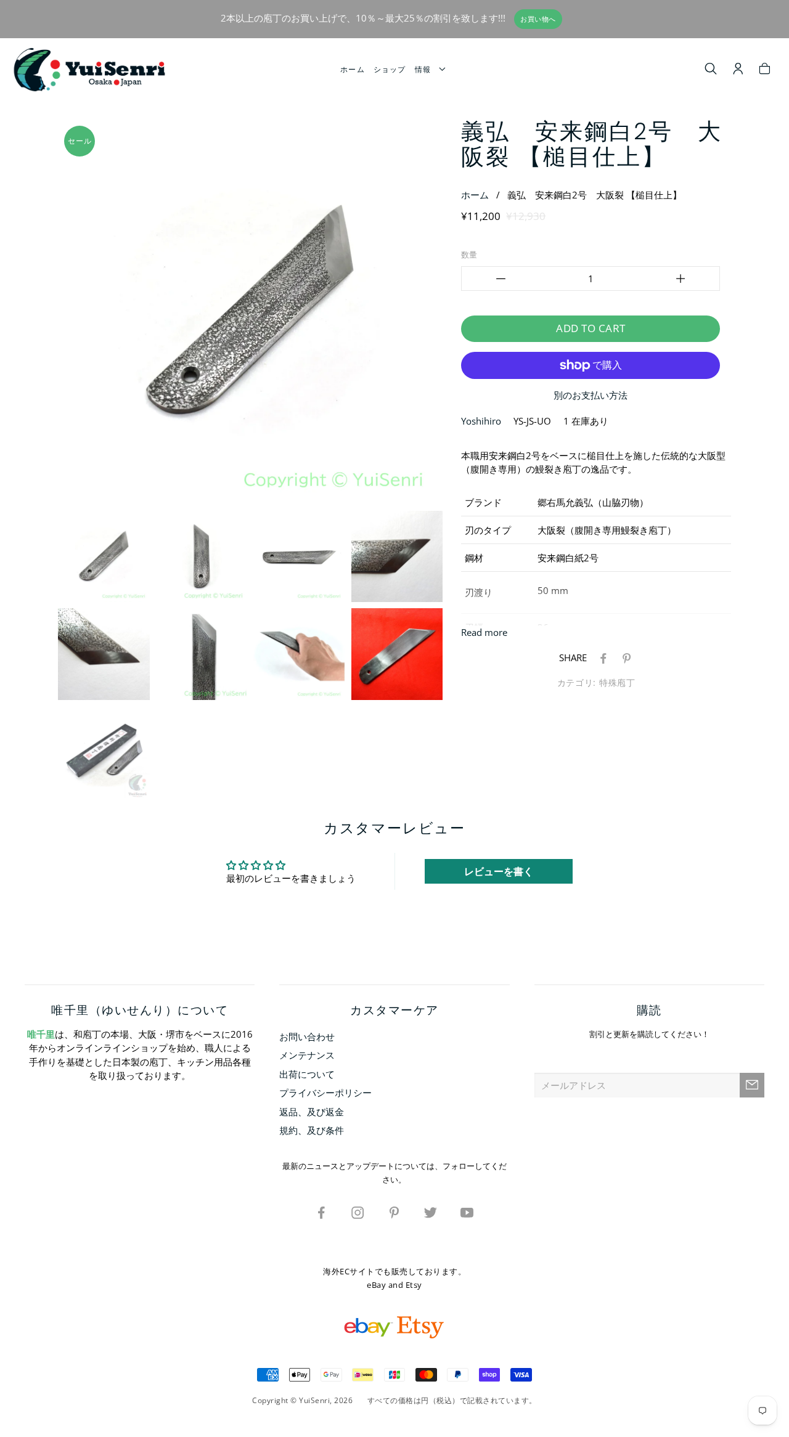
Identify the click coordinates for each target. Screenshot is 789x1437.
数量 (469, 254)
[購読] (752, 1085)
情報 (425, 69)
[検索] (711, 70)
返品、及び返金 (311, 1111)
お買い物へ (538, 19)
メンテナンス (307, 1055)
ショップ (390, 69)
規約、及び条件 (311, 1130)
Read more (484, 632)
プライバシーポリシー (325, 1092)
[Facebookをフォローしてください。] (322, 1212)
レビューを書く (498, 871)
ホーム (352, 69)
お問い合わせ (307, 1036)
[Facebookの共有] (601, 657)
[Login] (738, 70)
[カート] (765, 70)
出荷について (307, 1074)
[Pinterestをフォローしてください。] (394, 1212)
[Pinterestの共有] (624, 657)
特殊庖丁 (617, 682)
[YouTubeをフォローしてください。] (467, 1212)
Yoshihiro (481, 421)
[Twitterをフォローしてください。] (431, 1212)
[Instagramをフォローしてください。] (358, 1212)
